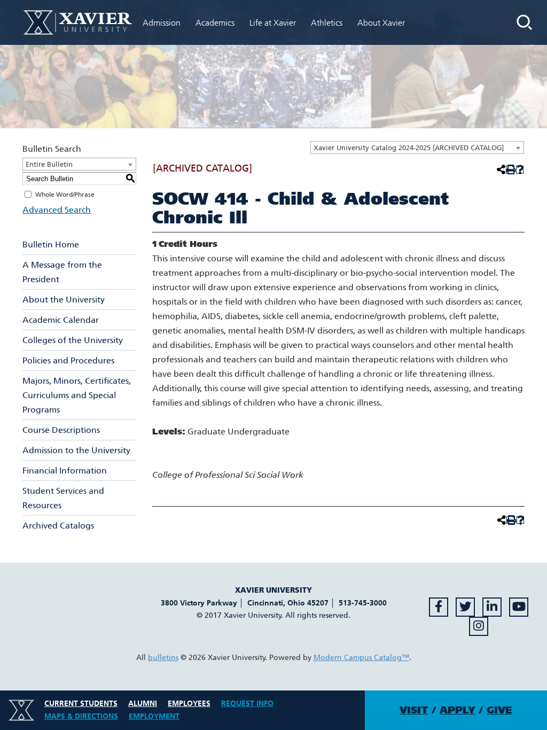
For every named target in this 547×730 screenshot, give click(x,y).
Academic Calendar (60, 320)
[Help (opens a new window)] (520, 170)
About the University (63, 299)
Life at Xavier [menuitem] (272, 23)
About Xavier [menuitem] (381, 23)
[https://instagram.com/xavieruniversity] (478, 626)
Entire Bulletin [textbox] (49, 164)
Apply (457, 710)
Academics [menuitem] (215, 23)
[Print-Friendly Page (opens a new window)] (510, 170)
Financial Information (64, 470)
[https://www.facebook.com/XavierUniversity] (438, 607)
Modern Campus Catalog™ (361, 657)
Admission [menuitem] (162, 23)
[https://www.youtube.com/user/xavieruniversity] (518, 607)
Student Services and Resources (63, 498)
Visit (414, 710)
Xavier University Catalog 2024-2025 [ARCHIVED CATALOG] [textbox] (409, 148)
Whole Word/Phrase (65, 194)
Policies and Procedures (68, 360)
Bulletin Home (50, 244)
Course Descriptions (61, 430)
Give (499, 710)
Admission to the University (76, 450)
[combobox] (417, 147)
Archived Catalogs (58, 526)
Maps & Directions (81, 716)
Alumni (142, 703)
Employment (154, 716)
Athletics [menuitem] (326, 23)
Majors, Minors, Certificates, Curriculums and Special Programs (76, 395)
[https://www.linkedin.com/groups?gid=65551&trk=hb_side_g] (492, 607)
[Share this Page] (500, 169)
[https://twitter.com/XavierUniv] (465, 607)
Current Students (81, 703)
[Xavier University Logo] (21, 710)
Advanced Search (56, 210)
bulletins (163, 657)
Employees (189, 703)
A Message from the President (62, 272)
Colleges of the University (72, 340)
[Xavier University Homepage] (77, 22)
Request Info (247, 703)
